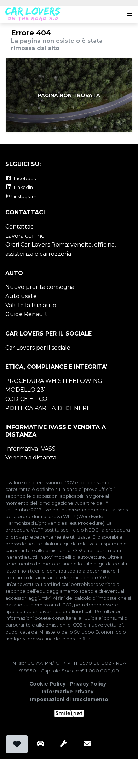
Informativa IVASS (30, 448)
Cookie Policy (47, 684)
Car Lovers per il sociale (37, 347)
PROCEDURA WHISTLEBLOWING (53, 381)
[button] (128, 14)
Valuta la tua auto (30, 305)
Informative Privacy (67, 691)
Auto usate (21, 296)
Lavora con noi (25, 235)
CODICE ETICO (26, 399)
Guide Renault (26, 314)
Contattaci (20, 226)
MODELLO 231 (25, 389)
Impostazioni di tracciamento (69, 699)
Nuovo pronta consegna (39, 287)
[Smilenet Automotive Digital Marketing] (69, 713)
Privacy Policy (88, 684)
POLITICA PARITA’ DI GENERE (48, 408)
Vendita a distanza (30, 457)
